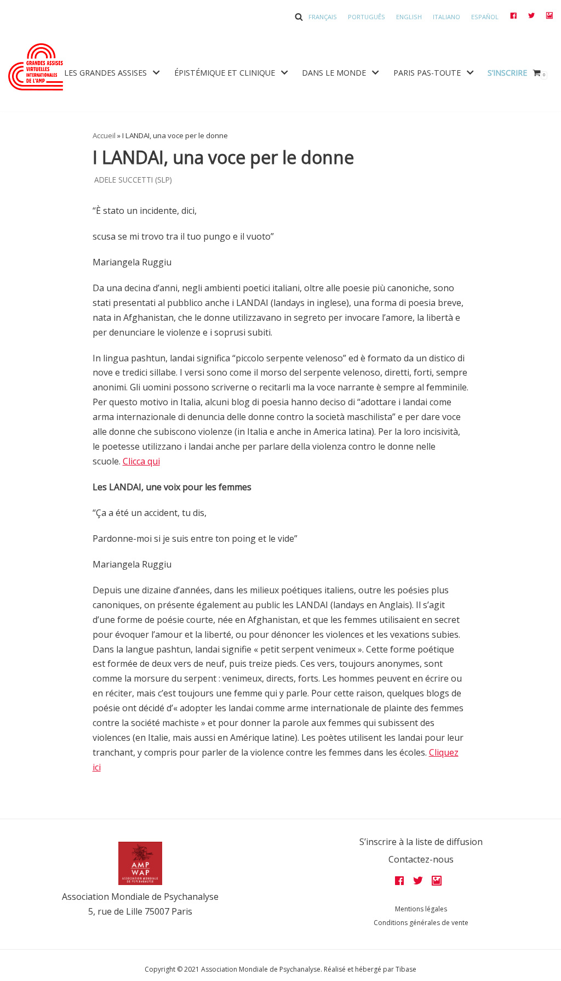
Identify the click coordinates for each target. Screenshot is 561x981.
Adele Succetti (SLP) (133, 179)
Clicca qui (141, 461)
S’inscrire (507, 72)
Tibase (406, 969)
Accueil (104, 135)
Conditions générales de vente (421, 922)
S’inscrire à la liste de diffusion (421, 842)
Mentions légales (421, 909)
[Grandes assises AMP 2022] (35, 66)
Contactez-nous (421, 859)
